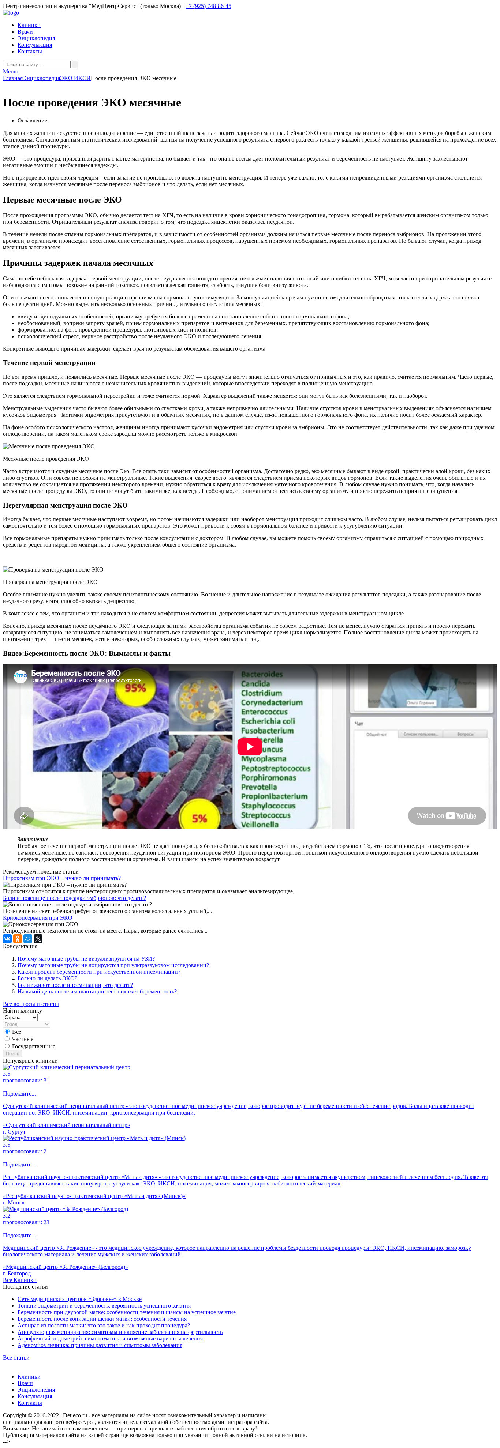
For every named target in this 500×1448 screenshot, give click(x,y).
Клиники (29, 25)
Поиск (12, 1053)
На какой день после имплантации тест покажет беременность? (97, 991)
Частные (22, 1039)
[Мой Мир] (27, 938)
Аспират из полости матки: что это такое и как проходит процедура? (104, 1325)
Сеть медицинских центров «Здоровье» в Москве (80, 1299)
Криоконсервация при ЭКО (37, 918)
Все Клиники (20, 1280)
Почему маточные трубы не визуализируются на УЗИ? (86, 958)
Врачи (25, 32)
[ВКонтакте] (7, 938)
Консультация (35, 45)
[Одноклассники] (17, 938)
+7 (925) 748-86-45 (208, 6)
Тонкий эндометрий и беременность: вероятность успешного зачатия (104, 1305)
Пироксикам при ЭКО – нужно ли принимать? (62, 878)
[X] (38, 938)
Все (16, 1032)
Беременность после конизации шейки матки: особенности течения (102, 1319)
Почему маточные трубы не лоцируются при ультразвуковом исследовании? (113, 965)
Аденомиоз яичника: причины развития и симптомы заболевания (100, 1345)
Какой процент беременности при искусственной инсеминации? (99, 972)
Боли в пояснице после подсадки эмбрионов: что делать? (74, 898)
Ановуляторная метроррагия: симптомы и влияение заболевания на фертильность (120, 1332)
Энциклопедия (36, 38)
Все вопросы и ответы (31, 1004)
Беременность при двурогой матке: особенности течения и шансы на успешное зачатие (127, 1312)
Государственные (33, 1046)
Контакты (30, 51)
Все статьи (16, 1357)
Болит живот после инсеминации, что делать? (75, 985)
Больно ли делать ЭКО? (47, 978)
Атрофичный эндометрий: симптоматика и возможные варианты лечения (110, 1338)
